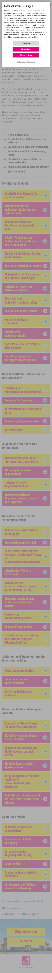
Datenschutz (21, 62)
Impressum (31, 62)
